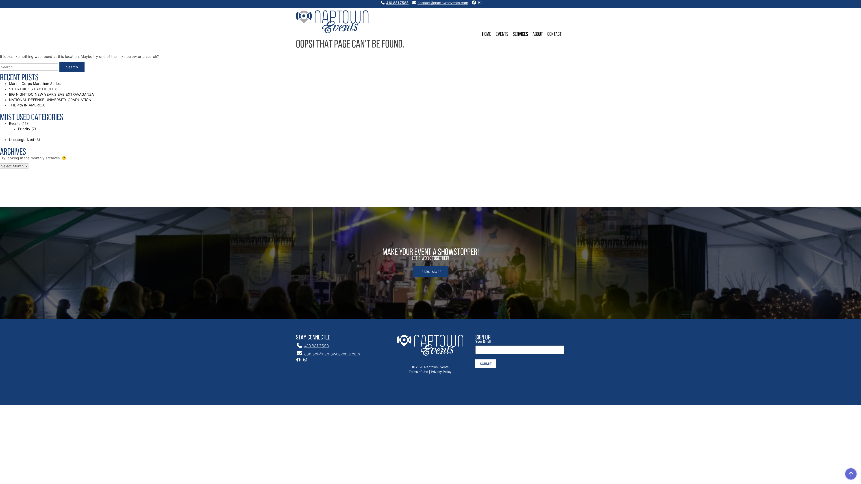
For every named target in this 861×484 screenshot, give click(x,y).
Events (502, 34)
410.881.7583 (397, 2)
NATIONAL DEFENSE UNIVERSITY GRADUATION (50, 99)
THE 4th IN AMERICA (27, 105)
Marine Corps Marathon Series (35, 83)
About (538, 34)
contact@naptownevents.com (442, 2)
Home (486, 34)
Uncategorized (21, 139)
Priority (24, 129)
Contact (554, 34)
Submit (486, 363)
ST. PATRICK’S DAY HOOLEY (33, 89)
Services (520, 34)
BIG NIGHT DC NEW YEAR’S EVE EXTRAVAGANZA (51, 94)
